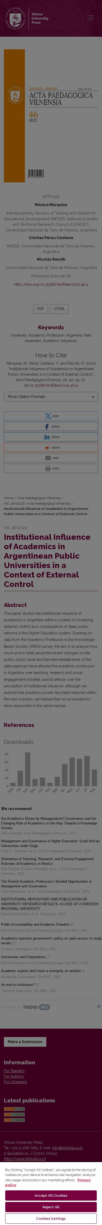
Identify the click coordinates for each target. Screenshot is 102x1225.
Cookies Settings (51, 1219)
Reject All (51, 1207)
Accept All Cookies (51, 1195)
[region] (51, 1193)
